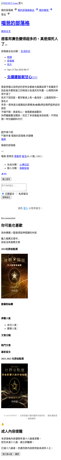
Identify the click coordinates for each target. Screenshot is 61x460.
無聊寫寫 (24, 168)
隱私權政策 (52, 415)
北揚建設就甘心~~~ (22, 77)
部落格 (10, 61)
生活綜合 (25, 51)
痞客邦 (17, 156)
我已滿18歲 (7, 454)
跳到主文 (6, 31)
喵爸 (3, 139)
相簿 (9, 57)
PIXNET (13, 415)
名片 (9, 64)
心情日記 (24, 164)
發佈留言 (6, 197)
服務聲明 (32, 418)
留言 (24, 156)
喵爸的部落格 (15, 23)
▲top (4, 173)
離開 (17, 454)
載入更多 (6, 179)
